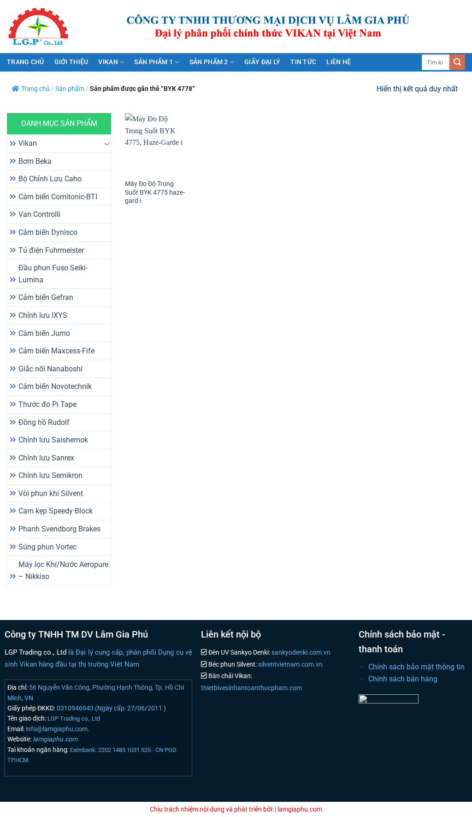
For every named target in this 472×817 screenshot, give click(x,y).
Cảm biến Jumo (44, 333)
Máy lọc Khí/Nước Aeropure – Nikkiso (63, 570)
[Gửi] (457, 62)
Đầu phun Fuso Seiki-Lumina (53, 273)
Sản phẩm (69, 89)
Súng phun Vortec (47, 547)
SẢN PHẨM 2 (208, 62)
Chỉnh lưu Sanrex (46, 457)
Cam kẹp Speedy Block (55, 511)
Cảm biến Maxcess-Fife (56, 350)
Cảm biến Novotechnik (55, 386)
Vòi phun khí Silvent (50, 493)
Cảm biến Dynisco (47, 232)
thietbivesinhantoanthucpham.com (251, 688)
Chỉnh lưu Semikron (50, 475)
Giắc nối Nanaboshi (50, 368)
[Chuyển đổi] (107, 143)
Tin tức (303, 62)
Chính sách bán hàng (402, 678)
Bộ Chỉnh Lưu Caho (50, 178)
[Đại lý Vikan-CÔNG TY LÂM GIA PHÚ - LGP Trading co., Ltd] (50, 26)
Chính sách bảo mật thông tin (416, 666)
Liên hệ (338, 62)
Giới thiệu (71, 62)
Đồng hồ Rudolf (44, 422)
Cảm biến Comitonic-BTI (57, 196)
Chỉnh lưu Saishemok (53, 439)
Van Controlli (39, 214)
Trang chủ (25, 62)
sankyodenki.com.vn (300, 652)
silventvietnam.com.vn (290, 664)
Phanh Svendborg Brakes (59, 529)
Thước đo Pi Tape (47, 404)
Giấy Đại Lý (262, 62)
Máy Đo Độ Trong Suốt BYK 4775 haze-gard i (155, 192)
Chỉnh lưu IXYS (42, 315)
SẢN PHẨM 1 (153, 62)
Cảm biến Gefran (45, 297)
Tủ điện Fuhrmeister (51, 250)
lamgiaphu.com (54, 739)
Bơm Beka (35, 161)
